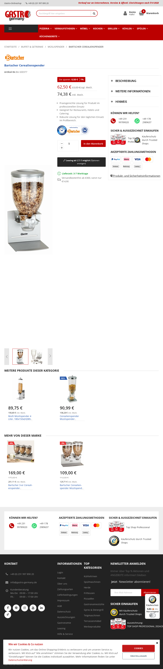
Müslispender (56, 46)
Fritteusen (89, 593)
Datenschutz (64, 611)
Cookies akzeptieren (138, 649)
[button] (6, 356)
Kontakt (61, 578)
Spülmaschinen (92, 581)
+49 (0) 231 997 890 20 (22, 574)
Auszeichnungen (66, 617)
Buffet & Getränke (32, 46)
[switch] (152, 615)
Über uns (62, 583)
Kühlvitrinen (90, 576)
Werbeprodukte (92, 626)
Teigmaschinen (92, 615)
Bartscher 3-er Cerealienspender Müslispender (20, 488)
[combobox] (63, 13)
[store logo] (17, 15)
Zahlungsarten (65, 589)
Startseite (10, 46)
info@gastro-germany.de (23, 582)
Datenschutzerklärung (20, 659)
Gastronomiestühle (94, 604)
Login (60, 572)
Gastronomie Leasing (64, 625)
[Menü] (158, 596)
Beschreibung (125, 81)
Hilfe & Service (65, 633)
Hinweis (121, 101)
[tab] (135, 81)
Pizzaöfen (89, 598)
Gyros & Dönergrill (93, 609)
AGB (59, 606)
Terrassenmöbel (92, 621)
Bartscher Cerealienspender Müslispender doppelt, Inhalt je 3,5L (72, 488)
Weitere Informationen (132, 91)
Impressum (63, 600)
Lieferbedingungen (67, 594)
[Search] (94, 13)
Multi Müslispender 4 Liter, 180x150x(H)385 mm (19, 419)
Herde (87, 587)
